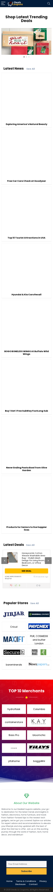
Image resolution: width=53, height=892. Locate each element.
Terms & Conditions (26, 881)
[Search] (49, 3)
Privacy (43, 881)
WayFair (8, 578)
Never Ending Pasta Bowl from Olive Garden (26, 469)
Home (9, 881)
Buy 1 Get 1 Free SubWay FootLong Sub (26, 410)
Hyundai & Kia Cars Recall (26, 294)
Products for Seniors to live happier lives (26, 528)
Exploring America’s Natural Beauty (26, 124)
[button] (4, 41)
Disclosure (20, 884)
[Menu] (3, 3)
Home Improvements (13, 576)
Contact (33, 884)
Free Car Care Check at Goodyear (26, 181)
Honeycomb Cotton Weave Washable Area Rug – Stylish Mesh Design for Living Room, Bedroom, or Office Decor (33, 559)
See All (30, 68)
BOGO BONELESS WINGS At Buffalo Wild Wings (26, 353)
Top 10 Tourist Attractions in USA (26, 237)
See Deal (26, 570)
